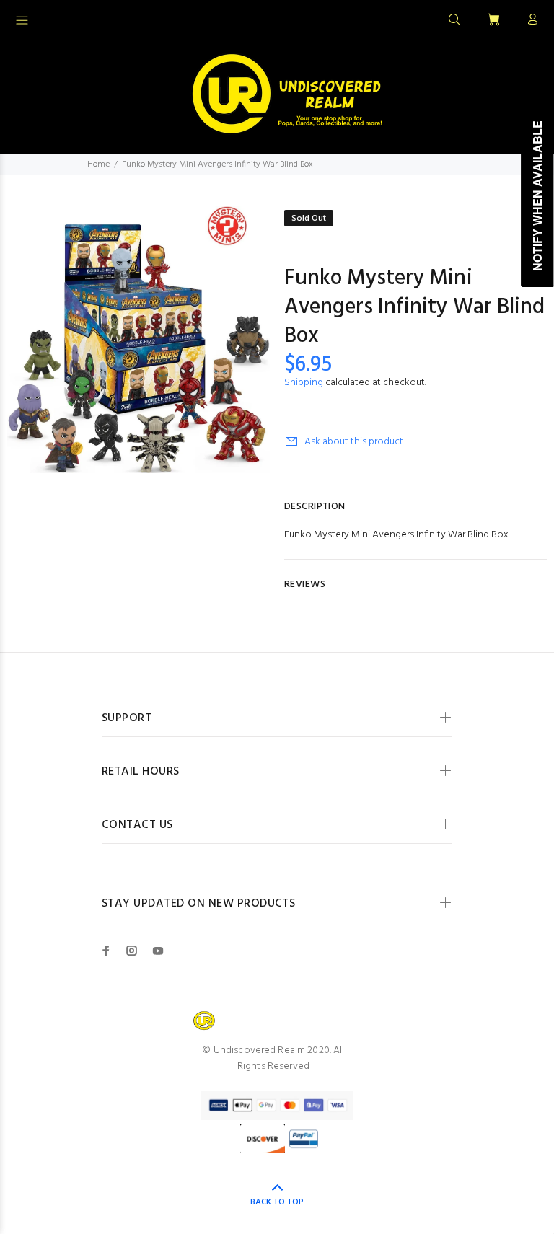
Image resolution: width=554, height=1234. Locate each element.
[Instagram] (132, 950)
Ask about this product (353, 441)
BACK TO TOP (277, 1202)
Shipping (303, 382)
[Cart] (493, 20)
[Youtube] (158, 950)
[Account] (529, 20)
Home (98, 164)
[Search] (454, 20)
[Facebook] (106, 950)
